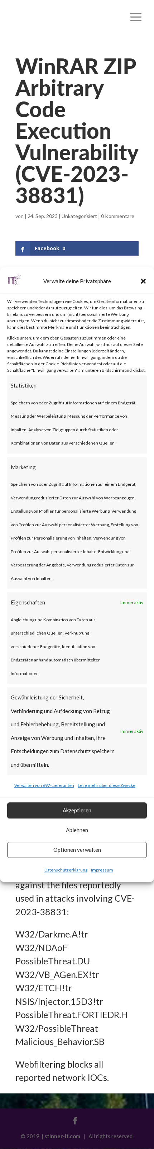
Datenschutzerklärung (65, 870)
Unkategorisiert (79, 216)
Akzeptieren (77, 810)
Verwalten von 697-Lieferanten (44, 785)
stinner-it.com (62, 1136)
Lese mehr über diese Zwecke (106, 785)
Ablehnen (77, 830)
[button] (143, 281)
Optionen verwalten (77, 849)
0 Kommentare (117, 216)
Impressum (102, 870)
